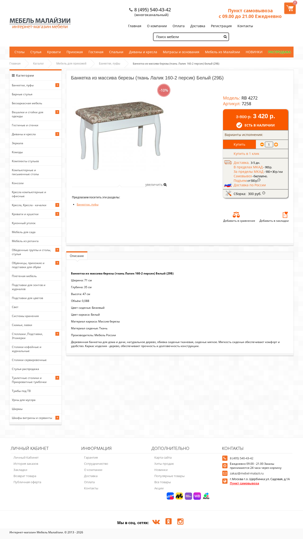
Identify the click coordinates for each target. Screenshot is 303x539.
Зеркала (17, 143)
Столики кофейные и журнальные (26, 349)
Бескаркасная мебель (27, 103)
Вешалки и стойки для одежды (27, 114)
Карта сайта (163, 457)
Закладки (20, 470)
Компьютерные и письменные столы (25, 172)
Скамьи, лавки (22, 325)
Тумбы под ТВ (21, 391)
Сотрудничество (96, 463)
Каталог (38, 63)
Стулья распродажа (25, 369)
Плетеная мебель (24, 276)
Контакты (245, 26)
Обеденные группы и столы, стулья (31, 252)
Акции (159, 488)
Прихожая (75, 52)
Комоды (17, 152)
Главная (134, 26)
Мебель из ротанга (25, 241)
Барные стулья (22, 94)
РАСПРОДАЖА (279, 52)
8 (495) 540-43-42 (152, 9)
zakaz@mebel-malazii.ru (247, 473)
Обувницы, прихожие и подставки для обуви (28, 265)
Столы (19, 52)
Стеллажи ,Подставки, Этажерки (27, 336)
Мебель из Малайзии (222, 52)
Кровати (54, 52)
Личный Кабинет (26, 457)
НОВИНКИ (254, 52)
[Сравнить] (236, 214)
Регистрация (221, 26)
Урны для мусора (24, 400)
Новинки (161, 470)
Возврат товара (24, 476)
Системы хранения (25, 316)
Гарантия (91, 457)
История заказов (25, 463)
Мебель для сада (24, 232)
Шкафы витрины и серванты (32, 418)
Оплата (179, 26)
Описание (77, 256)
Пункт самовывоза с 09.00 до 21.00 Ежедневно (250, 13)
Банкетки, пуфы (109, 63)
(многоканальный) (151, 14)
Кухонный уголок (24, 223)
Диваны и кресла (143, 52)
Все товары (162, 482)
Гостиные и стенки (25, 125)
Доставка (197, 26)
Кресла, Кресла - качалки (29, 205)
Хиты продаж (164, 463)
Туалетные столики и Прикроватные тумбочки (29, 380)
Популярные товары (169, 476)
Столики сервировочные (29, 360)
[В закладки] (285, 214)
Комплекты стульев (25, 161)
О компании (157, 26)
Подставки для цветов (27, 298)
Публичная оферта (27, 482)
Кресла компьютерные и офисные (29, 194)
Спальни (116, 52)
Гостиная (96, 52)
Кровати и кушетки (25, 214)
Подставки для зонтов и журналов (28, 287)
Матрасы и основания (181, 52)
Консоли (18, 183)
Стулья (35, 52)
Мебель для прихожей (71, 63)
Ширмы (17, 409)
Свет (15, 307)
